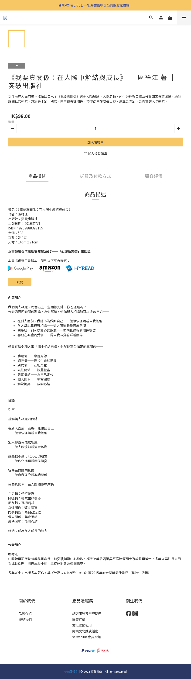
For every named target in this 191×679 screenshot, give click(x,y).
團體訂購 (78, 619)
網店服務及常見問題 (87, 613)
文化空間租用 (82, 625)
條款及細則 (71, 671)
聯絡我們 (25, 619)
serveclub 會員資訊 (86, 636)
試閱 (20, 282)
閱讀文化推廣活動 (85, 631)
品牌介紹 (25, 613)
